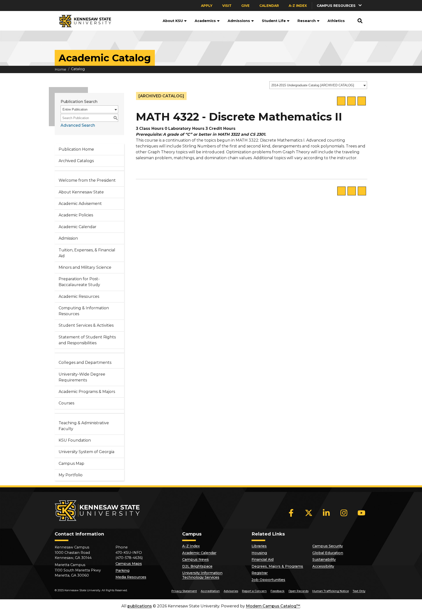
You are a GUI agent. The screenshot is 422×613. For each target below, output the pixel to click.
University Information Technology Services (202, 575)
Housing (259, 553)
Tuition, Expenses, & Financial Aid (87, 253)
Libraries (259, 546)
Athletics (336, 21)
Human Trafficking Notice (330, 591)
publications (139, 606)
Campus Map (71, 463)
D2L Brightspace (197, 566)
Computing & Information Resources (84, 311)
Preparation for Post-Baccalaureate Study (79, 282)
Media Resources (131, 577)
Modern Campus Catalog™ (273, 606)
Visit (227, 6)
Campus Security (327, 546)
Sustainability (324, 559)
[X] (309, 513)
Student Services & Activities (86, 325)
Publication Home (76, 149)
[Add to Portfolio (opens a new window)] (341, 101)
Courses (66, 403)
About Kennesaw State (81, 192)
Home (60, 69)
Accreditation (210, 591)
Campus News (195, 559)
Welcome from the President (87, 180)
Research (306, 21)
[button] (340, 5)
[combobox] (318, 85)
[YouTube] (361, 513)
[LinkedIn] (326, 513)
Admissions (239, 21)
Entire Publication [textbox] (75, 109)
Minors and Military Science (85, 267)
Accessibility (323, 566)
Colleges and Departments (85, 362)
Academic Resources (79, 296)
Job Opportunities (268, 580)
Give (245, 6)
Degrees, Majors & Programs (277, 566)
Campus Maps (129, 563)
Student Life (274, 21)
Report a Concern (254, 591)
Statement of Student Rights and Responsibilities (87, 340)
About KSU (173, 21)
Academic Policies (76, 215)
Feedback (278, 591)
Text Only (359, 591)
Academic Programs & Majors (87, 391)
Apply (206, 6)
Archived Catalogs (76, 160)
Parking (122, 570)
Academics (205, 21)
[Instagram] (344, 513)
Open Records (298, 591)
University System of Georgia (86, 451)
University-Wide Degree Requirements (82, 377)
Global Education (327, 553)
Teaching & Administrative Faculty (84, 426)
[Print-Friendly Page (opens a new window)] (351, 101)
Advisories (231, 591)
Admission (68, 238)
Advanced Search (78, 125)
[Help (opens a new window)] (362, 101)
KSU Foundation (75, 440)
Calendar (269, 6)
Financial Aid (263, 559)
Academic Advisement (80, 203)
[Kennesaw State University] (83, 21)
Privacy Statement (184, 591)
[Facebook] (291, 513)
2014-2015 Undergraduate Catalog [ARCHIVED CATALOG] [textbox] (312, 85)
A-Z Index (298, 6)
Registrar (260, 573)
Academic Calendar (77, 226)
